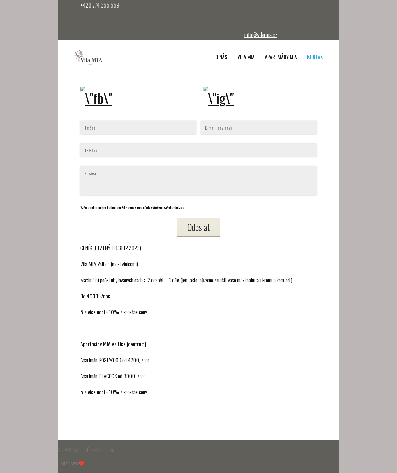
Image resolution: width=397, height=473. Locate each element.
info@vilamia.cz (260, 34)
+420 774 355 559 (99, 5)
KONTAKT (316, 57)
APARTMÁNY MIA (281, 57)
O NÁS (221, 57)
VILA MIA (246, 57)
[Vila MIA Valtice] (89, 57)
